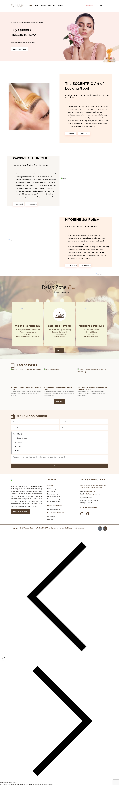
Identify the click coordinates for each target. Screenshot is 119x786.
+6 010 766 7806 (90, 491)
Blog (49, 5)
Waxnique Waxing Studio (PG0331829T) (35, 528)
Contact (60, 5)
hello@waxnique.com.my (92, 494)
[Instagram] (105, 528)
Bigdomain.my (80, 528)
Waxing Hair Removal (27, 325)
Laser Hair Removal (59, 325)
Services (43, 5)
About (36, 5)
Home (30, 5)
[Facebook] (100, 528)
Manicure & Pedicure (91, 325)
